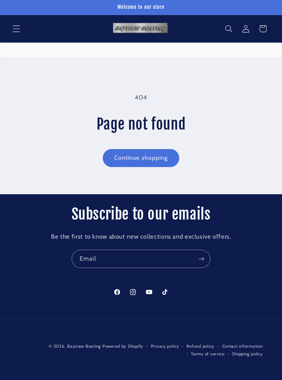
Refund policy (200, 346)
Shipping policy (247, 354)
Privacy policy (165, 346)
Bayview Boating (84, 346)
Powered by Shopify (122, 346)
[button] (16, 28)
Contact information (242, 346)
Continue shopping (141, 157)
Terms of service (208, 354)
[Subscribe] (201, 259)
